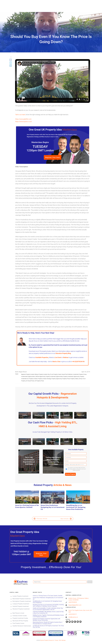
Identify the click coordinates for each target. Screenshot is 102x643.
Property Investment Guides (20, 618)
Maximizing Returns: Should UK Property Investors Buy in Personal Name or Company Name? (48, 623)
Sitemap (63, 640)
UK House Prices (30, 380)
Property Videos (74, 378)
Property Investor (33, 378)
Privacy (56, 640)
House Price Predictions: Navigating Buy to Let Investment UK (53, 501)
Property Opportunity (56, 378)
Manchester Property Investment (22, 598)
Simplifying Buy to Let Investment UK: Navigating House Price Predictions (78, 501)
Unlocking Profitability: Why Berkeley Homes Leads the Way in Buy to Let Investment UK (48, 612)
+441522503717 (72, 614)
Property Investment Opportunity (71, 376)
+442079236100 (72, 602)
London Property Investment (20, 596)
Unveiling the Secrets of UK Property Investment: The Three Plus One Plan (48, 626)
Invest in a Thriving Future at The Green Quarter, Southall (27, 501)
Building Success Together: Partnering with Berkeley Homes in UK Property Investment (48, 616)
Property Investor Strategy (44, 378)
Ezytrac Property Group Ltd (47, 640)
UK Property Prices (39, 380)
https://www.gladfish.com (23, 119)
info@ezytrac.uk (73, 617)
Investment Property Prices (79, 374)
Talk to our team (20, 114)
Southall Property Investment (21, 606)
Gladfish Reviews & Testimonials (22, 626)
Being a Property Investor (41, 374)
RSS (60, 640)
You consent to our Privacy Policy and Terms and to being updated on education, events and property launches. (76, 469)
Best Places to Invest (18, 613)
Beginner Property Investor (27, 374)
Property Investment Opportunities (54, 376)
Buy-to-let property (53, 374)
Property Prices (66, 378)
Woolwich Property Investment (21, 609)
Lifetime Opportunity (40, 376)
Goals (59, 374)
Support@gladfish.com (74, 605)
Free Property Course (18, 623)
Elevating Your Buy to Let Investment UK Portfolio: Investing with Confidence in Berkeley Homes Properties (48, 605)
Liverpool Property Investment (21, 604)
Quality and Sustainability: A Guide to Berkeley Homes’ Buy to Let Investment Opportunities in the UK (48, 609)
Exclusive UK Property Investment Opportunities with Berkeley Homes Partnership (48, 619)
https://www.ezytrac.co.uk (23, 121)
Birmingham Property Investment (22, 601)
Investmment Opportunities (28, 376)
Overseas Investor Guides (20, 615)
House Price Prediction (67, 374)
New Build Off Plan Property (20, 621)
